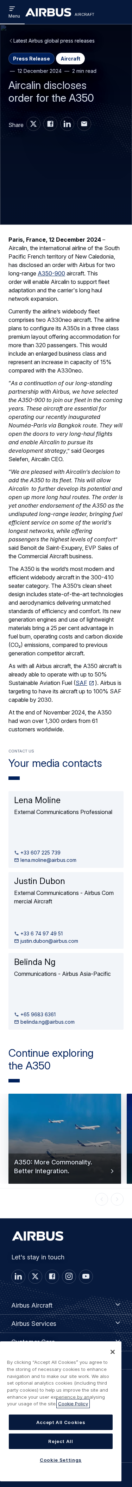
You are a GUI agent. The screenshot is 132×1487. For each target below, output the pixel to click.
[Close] (112, 1352)
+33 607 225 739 (40, 853)
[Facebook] (52, 1277)
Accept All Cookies (61, 1422)
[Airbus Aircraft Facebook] (50, 124)
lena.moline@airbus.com (47, 860)
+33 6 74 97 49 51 (41, 933)
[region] (60, 1411)
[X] (35, 1277)
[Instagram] (69, 1277)
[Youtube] (86, 1277)
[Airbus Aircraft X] (33, 124)
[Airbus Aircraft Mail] (84, 124)
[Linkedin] (18, 1277)
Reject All (60, 1441)
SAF (81, 682)
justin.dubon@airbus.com (48, 941)
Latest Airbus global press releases (54, 41)
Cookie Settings (61, 1460)
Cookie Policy (73, 1403)
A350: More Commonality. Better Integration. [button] (53, 1166)
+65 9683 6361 (37, 1014)
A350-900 (51, 273)
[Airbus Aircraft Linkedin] (67, 124)
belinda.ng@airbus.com (47, 1022)
